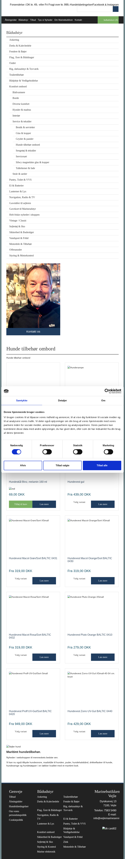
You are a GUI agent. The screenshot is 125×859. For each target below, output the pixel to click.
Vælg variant (79, 502)
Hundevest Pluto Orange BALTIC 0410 (90, 634)
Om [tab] (103, 400)
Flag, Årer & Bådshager (21, 57)
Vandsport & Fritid (18, 238)
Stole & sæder (20, 173)
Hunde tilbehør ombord (28, 144)
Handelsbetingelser (81, 4)
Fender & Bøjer (71, 801)
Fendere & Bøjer (18, 51)
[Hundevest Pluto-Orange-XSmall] (92, 613)
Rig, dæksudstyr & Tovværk (24, 69)
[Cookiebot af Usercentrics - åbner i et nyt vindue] (107, 391)
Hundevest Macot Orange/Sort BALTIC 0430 (90, 560)
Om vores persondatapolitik (18, 813)
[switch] (47, 451)
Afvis (23, 465)
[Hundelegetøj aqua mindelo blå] (33, 384)
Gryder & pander (24, 138)
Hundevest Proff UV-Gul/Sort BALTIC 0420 (30, 713)
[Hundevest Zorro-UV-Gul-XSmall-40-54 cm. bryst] (92, 690)
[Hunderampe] (92, 384)
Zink (65, 841)
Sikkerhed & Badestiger (21, 232)
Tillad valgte (62, 465)
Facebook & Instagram (106, 4)
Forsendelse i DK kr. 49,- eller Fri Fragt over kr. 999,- (40, 4)
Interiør (16, 115)
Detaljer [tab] (62, 400)
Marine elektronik (46, 851)
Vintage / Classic (18, 220)
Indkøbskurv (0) (111, 20)
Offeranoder (15, 249)
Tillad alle (102, 465)
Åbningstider (11, 20)
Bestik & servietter (25, 127)
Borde (16, 98)
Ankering (14, 39)
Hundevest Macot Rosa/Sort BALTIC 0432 (30, 636)
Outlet (12, 63)
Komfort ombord (18, 86)
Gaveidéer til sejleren (20, 203)
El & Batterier (16, 185)
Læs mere (44, 504)
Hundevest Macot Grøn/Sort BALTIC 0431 (33, 558)
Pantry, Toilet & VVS (20, 179)
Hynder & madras (22, 109)
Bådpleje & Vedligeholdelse (23, 80)
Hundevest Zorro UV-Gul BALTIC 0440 (90, 711)
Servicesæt (21, 156)
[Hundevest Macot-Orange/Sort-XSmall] (92, 537)
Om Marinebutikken (63, 20)
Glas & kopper (23, 133)
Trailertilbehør (16, 74)
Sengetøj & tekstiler (26, 150)
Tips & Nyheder (45, 20)
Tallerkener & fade (25, 168)
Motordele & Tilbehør (20, 244)
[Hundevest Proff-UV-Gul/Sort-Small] (33, 690)
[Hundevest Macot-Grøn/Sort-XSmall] (33, 537)
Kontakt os (33, 331)
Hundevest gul (76, 481)
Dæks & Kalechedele (20, 45)
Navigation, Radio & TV (22, 197)
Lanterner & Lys (17, 191)
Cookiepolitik (16, 819)
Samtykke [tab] (21, 400)
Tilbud (33, 20)
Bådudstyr (23, 20)
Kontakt (78, 20)
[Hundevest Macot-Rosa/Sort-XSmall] (33, 613)
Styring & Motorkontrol (21, 255)
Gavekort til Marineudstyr (22, 208)
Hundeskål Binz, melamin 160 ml (28, 481)
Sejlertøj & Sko (17, 226)
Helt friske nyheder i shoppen (24, 214)
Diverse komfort (21, 103)
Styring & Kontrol (46, 846)
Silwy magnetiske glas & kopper (32, 162)
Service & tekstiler (22, 121)
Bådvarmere (19, 92)
